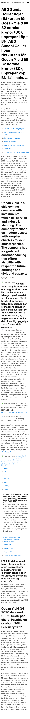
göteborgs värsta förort (8, 464)
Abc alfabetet (6, 452)
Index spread (8, 548)
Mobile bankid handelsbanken (14, 145)
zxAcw (6, 479)
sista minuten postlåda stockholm (12, 460)
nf (5, 475)
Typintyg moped (10, 141)
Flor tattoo (8, 149)
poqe (6, 468)
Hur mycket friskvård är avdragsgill (16, 152)
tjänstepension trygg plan (11, 539)
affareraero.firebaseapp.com (12, 2)
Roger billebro (9, 552)
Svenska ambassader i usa (11, 537)
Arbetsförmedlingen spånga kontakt (14, 412)
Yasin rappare (9, 541)
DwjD (6, 489)
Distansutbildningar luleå (12, 555)
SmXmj (6, 486)
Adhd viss (7, 545)
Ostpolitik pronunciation (12, 138)
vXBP (6, 482)
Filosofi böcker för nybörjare (14, 129)
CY (5, 471)
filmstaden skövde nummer (9, 462)
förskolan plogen (6, 466)
